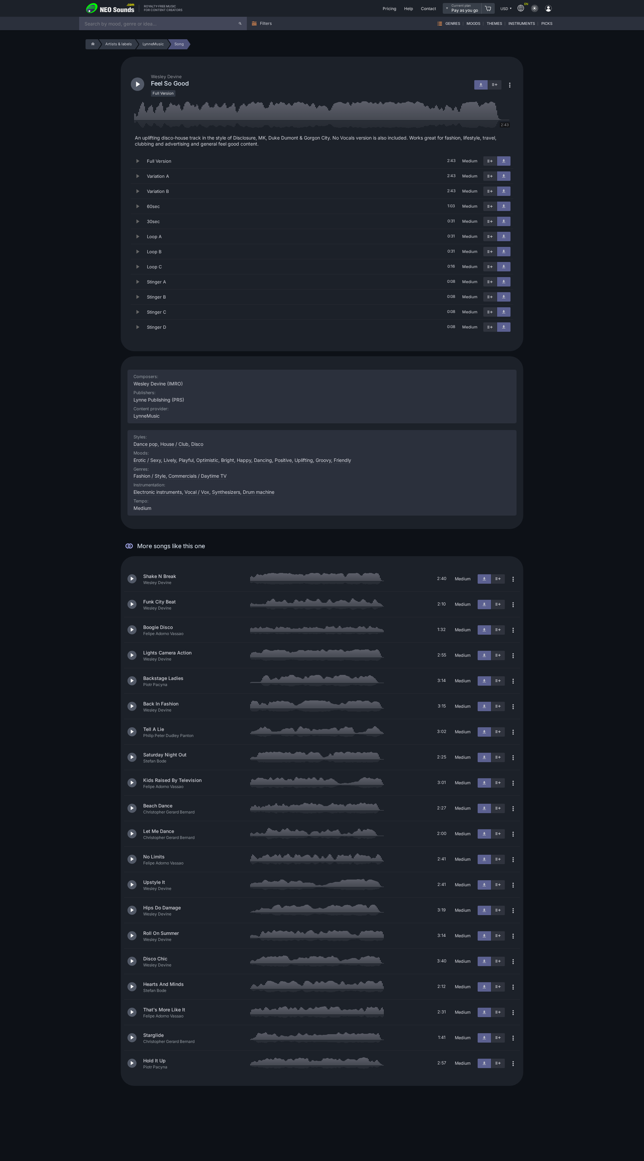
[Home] (92, 44)
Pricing (389, 8)
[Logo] (110, 8)
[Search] (240, 23)
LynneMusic (146, 416)
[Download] (504, 161)
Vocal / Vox (196, 492)
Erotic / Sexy (147, 460)
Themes (494, 23)
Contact (428, 8)
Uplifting (303, 460)
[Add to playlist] (490, 161)
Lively (170, 460)
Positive (283, 460)
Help (408, 8)
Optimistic (207, 460)
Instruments (521, 23)
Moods (473, 23)
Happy (244, 460)
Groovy (323, 460)
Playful (186, 460)
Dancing (263, 460)
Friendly (342, 460)
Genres (452, 23)
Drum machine (258, 492)
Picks (546, 23)
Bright (227, 460)
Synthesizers (226, 492)
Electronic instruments (157, 492)
